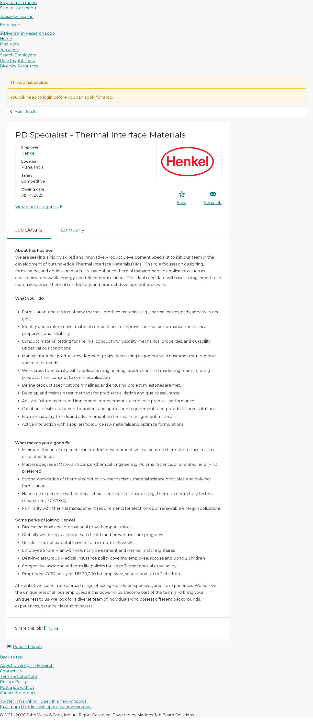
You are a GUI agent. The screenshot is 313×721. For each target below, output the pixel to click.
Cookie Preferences (19, 692)
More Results (25, 111)
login (48, 97)
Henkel (28, 153)
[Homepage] (27, 33)
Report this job (27, 646)
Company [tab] (72, 230)
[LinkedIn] (56, 628)
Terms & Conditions (18, 676)
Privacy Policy (13, 681)
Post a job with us (17, 687)
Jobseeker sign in (17, 16)
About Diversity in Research (27, 665)
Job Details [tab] (28, 230)
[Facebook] (44, 628)
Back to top (11, 657)
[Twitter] (50, 628)
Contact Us (11, 671)
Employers (10, 24)
